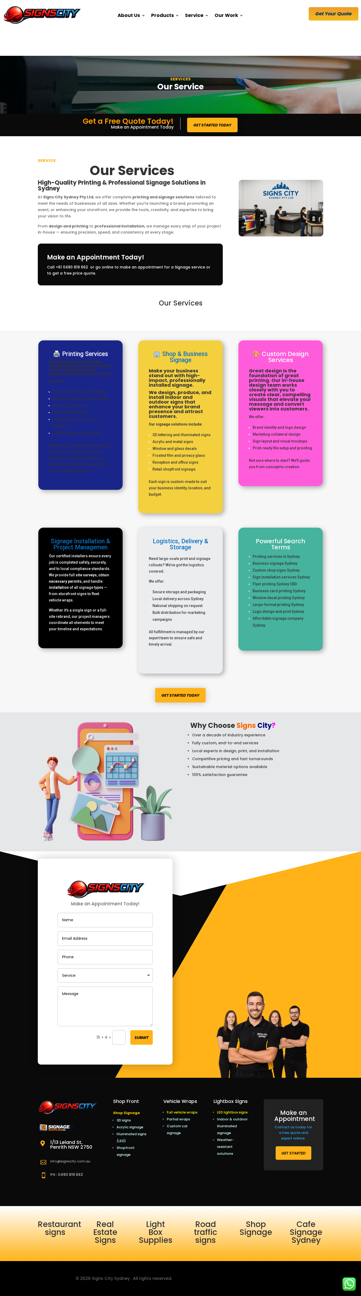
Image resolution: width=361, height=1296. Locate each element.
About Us (129, 15)
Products (162, 15)
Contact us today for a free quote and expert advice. (293, 1133)
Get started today (212, 125)
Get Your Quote (333, 13)
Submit (142, 1037)
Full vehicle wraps (182, 1112)
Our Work (226, 15)
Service (194, 15)
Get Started (293, 1153)
